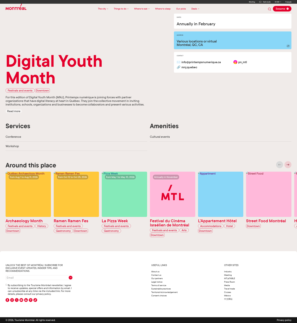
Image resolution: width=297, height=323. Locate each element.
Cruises (227, 292)
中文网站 (228, 299)
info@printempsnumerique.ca (201, 62)
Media (227, 285)
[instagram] (12, 300)
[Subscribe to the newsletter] (70, 277)
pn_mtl (242, 62)
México (227, 295)
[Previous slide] (279, 164)
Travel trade (229, 288)
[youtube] (21, 300)
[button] (14, 111)
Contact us (156, 275)
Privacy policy (284, 319)
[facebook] (7, 300)
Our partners (157, 278)
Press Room (229, 282)
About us (155, 271)
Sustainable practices (161, 288)
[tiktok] (35, 300)
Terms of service (158, 285)
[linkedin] (26, 300)
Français (288, 2)
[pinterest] (30, 300)
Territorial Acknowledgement (164, 292)
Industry (228, 271)
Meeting (252, 2)
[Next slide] (287, 164)
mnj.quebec (189, 67)
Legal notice (156, 282)
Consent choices (159, 295)
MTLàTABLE (229, 278)
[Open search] (269, 9)
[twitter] (17, 300)
